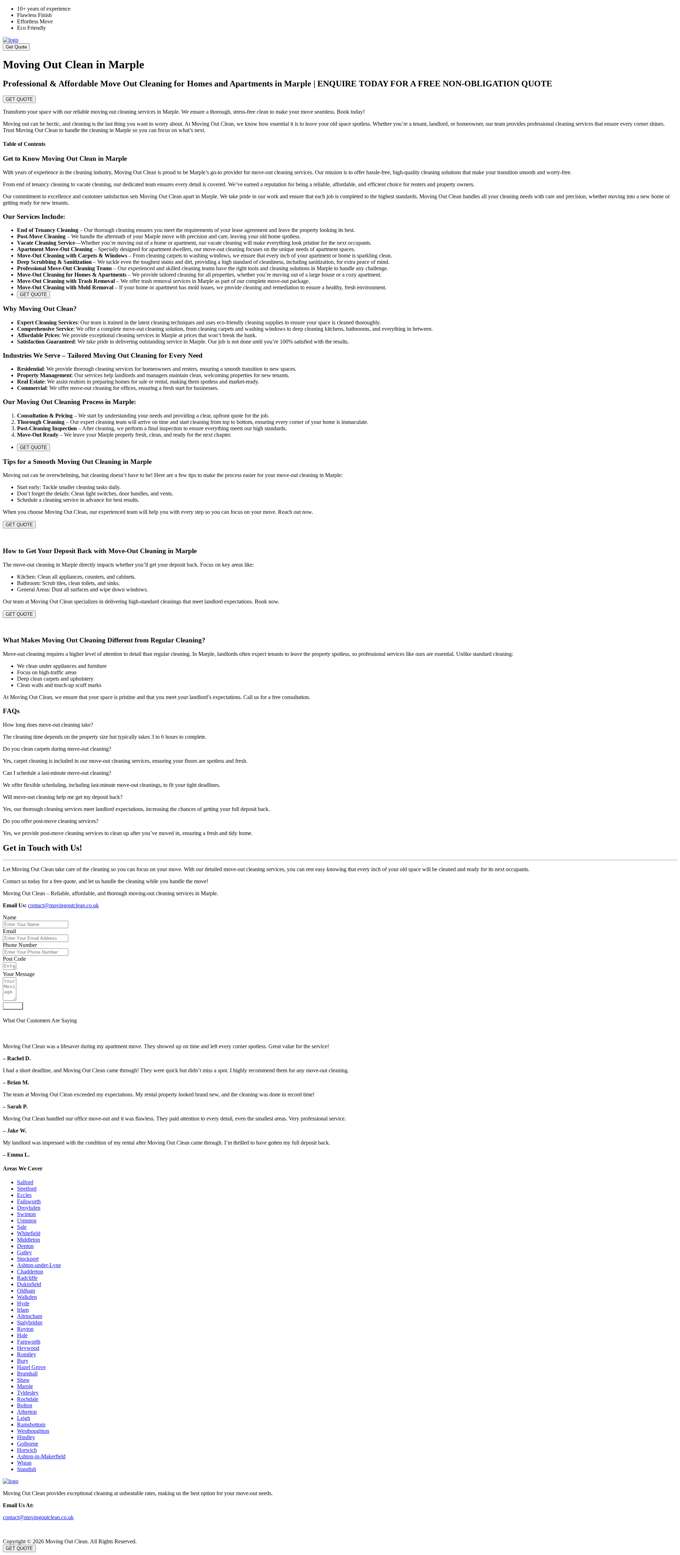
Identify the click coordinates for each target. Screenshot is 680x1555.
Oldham (26, 1291)
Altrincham (29, 1316)
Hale (22, 1335)
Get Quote (16, 47)
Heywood (28, 1348)
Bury (22, 1361)
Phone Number (20, 945)
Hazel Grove (31, 1367)
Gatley (24, 1252)
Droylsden (28, 1208)
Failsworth (29, 1201)
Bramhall (27, 1373)
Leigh (23, 1418)
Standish (26, 1469)
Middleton (28, 1240)
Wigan (24, 1463)
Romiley (26, 1354)
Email (9, 931)
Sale (22, 1227)
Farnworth (28, 1342)
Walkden (27, 1297)
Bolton (24, 1405)
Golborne (27, 1444)
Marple (25, 1386)
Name (9, 917)
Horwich (27, 1450)
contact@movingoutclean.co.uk (63, 905)
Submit (13, 1006)
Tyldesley (28, 1393)
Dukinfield (29, 1284)
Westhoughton (33, 1431)
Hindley (26, 1437)
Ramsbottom (31, 1424)
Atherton (27, 1412)
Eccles (24, 1195)
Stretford (26, 1189)
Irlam (23, 1310)
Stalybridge (29, 1323)
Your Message (19, 974)
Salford (25, 1182)
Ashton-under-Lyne (39, 1265)
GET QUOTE (19, 99)
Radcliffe (27, 1278)
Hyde (23, 1303)
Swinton (26, 1214)
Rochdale (27, 1399)
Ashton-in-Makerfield (41, 1456)
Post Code (14, 959)
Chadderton (30, 1272)
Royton (25, 1329)
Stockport (28, 1259)
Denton (25, 1246)
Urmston (26, 1221)
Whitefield (28, 1233)
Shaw (23, 1380)
